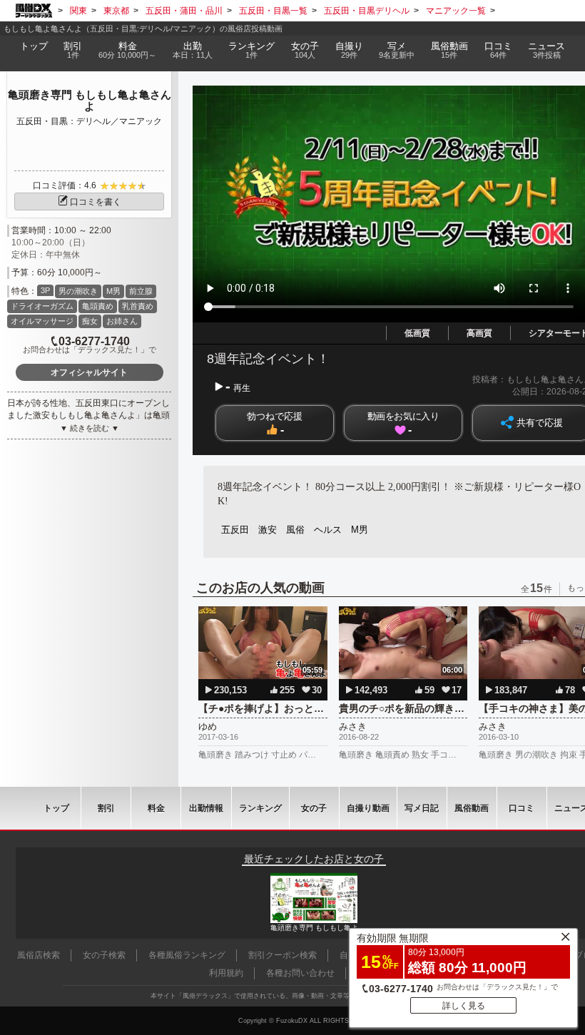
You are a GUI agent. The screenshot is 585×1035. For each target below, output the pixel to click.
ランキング (251, 50)
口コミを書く (95, 202)
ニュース (546, 50)
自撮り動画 (368, 808)
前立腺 (141, 291)
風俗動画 (449, 50)
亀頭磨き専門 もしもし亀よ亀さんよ (89, 100)
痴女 (90, 321)
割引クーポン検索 (282, 955)
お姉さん (122, 321)
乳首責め (137, 306)
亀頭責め (97, 306)
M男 (113, 291)
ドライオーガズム (42, 306)
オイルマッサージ (42, 321)
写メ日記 (422, 808)
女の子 (305, 50)
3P (45, 290)
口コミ (498, 50)
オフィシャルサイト (89, 372)
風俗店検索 (38, 955)
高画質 (479, 333)
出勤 (193, 50)
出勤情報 (206, 808)
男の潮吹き (78, 291)
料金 (127, 50)
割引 (72, 50)
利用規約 (226, 973)
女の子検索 (104, 955)
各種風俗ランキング (186, 955)
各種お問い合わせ (300, 973)
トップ (34, 46)
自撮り (349, 50)
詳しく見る (463, 1006)
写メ (396, 50)
